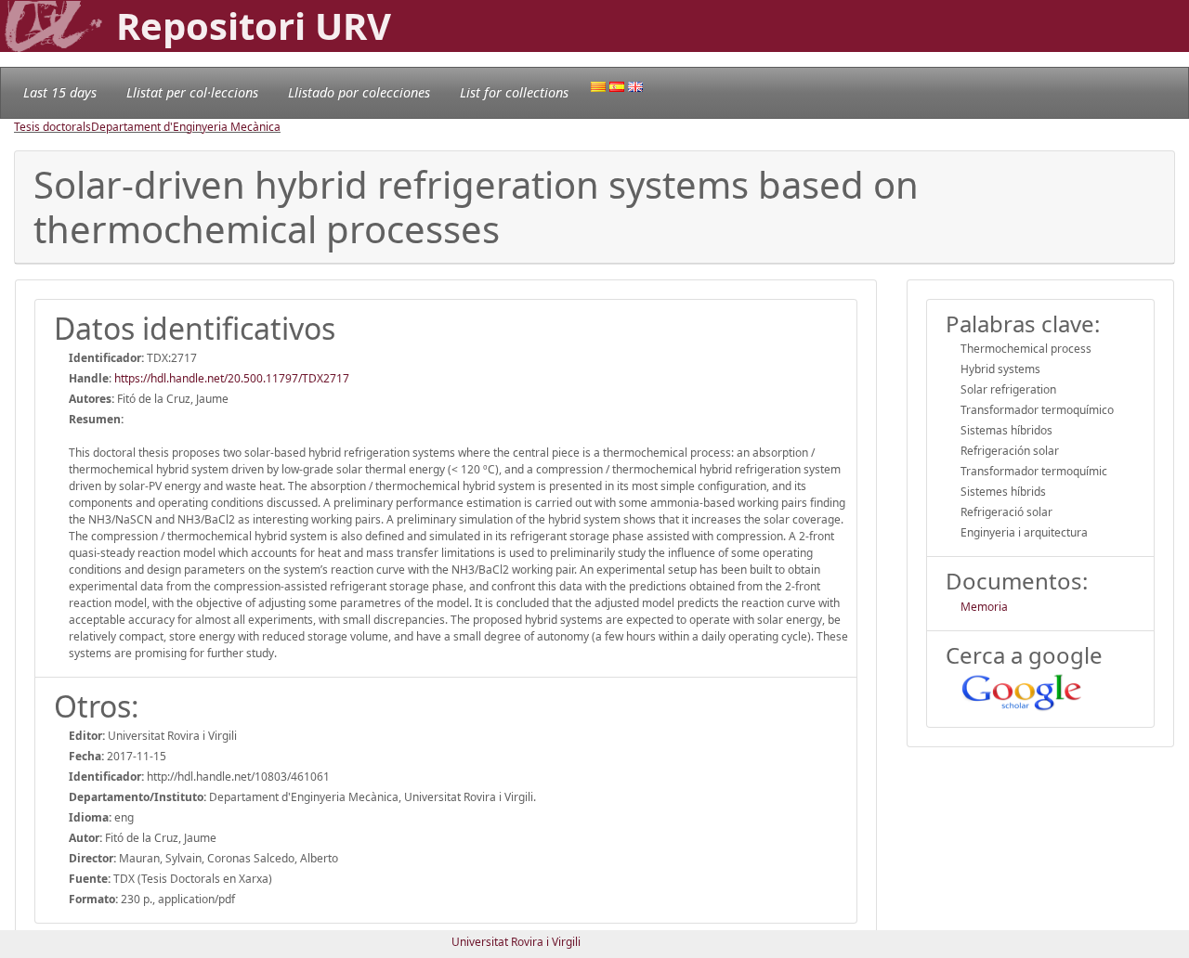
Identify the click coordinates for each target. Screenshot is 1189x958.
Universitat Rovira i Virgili (516, 942)
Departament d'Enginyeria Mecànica (186, 127)
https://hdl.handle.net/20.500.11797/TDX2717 (231, 378)
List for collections (514, 92)
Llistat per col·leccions (192, 92)
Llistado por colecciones (359, 92)
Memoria (984, 607)
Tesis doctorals (52, 127)
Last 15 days (60, 92)
